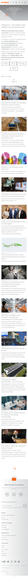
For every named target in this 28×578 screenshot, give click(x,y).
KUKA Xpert (3, 537)
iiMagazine (3, 553)
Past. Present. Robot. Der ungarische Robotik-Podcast (13, 447)
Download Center (4, 539)
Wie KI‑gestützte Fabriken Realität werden (13, 349)
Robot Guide (3, 525)
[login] (19, 2)
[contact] (13, 2)
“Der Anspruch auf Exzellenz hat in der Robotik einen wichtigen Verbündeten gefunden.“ (12, 284)
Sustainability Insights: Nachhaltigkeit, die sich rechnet (12, 381)
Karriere (3, 545)
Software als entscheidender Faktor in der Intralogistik (14, 223)
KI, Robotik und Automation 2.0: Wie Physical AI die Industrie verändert (13, 195)
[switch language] (16, 2)
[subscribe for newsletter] (25, 506)
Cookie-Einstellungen (5, 567)
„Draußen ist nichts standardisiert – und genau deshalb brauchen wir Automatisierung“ (13, 136)
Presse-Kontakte (4, 519)
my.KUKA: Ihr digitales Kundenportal (8, 535)
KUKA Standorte (4, 549)
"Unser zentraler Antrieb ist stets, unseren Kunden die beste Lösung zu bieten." (13, 257)
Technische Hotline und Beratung (7, 515)
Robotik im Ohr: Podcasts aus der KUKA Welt (12, 168)
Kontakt (3, 517)
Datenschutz (23, 565)
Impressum (17, 565)
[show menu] (25, 2)
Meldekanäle (3, 555)
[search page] (10, 2)
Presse (2, 551)
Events (2, 547)
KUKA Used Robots (5, 529)
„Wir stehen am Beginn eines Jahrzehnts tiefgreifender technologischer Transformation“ (12, 317)
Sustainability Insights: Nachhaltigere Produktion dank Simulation (13, 104)
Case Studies (3, 527)
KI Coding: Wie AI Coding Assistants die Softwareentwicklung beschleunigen (13, 415)
